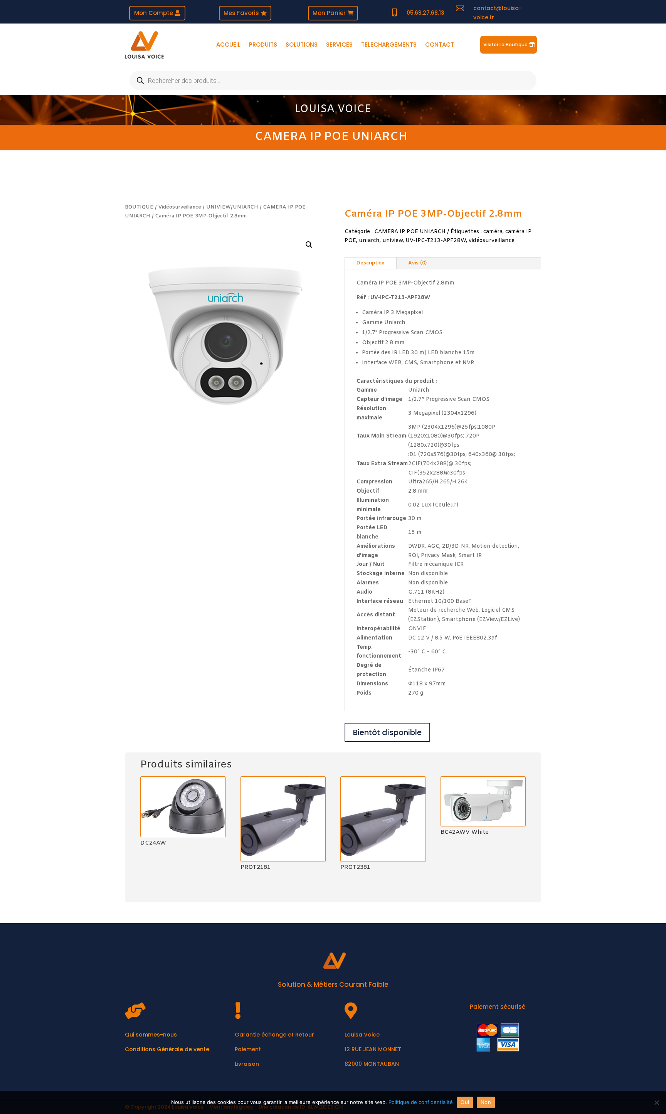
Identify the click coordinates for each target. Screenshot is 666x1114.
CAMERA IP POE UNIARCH (331, 137)
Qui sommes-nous (151, 1034)
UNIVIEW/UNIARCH (232, 207)
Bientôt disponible (387, 732)
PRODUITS (263, 45)
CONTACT (439, 45)
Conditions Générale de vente (167, 1049)
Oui (465, 1102)
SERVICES (339, 45)
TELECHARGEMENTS (389, 45)
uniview (392, 240)
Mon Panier (329, 13)
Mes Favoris (241, 13)
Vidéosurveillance (179, 207)
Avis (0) (417, 263)
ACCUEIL (228, 45)
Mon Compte (153, 13)
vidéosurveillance (492, 240)
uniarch (369, 240)
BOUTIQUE (139, 207)
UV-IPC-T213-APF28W (435, 240)
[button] (309, 245)
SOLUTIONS (302, 45)
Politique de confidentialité (420, 1102)
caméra (493, 232)
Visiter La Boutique (505, 44)
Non (486, 1102)
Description (371, 263)
